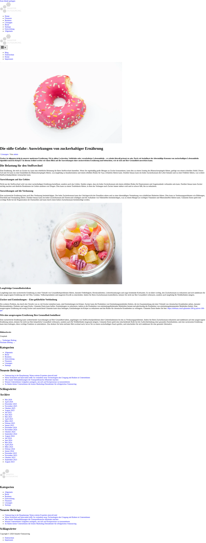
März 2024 (9, 447)
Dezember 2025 (11, 404)
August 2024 (10, 436)
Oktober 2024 (10, 432)
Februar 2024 (10, 449)
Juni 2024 (8, 440)
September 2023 (11, 460)
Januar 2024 (9, 451)
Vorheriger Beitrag (8, 340)
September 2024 (11, 434)
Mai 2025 (8, 417)
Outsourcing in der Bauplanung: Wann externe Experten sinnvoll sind (31, 375)
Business (8, 20)
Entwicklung (9, 29)
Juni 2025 (8, 415)
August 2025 (10, 410)
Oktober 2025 (10, 408)
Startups (8, 27)
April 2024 (9, 445)
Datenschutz (9, 55)
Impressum (9, 59)
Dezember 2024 (11, 427)
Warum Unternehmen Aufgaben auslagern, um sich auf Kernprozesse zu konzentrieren (37, 382)
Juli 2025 (8, 412)
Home (7, 16)
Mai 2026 (8, 400)
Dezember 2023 (11, 453)
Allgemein (9, 31)
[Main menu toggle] (4, 47)
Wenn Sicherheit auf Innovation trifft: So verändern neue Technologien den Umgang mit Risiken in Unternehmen (47, 378)
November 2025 (11, 406)
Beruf (7, 25)
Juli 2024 (8, 438)
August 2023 (10, 462)
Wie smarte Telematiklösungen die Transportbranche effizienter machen (31, 380)
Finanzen (8, 18)
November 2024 (11, 430)
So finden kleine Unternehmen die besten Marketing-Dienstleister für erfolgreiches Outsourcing (40, 384)
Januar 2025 (9, 425)
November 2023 (11, 455)
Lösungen (8, 23)
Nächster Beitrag (7, 342)
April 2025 (9, 419)
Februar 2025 (10, 423)
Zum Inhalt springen (7, 1)
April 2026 (9, 402)
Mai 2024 (8, 442)
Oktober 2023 (10, 457)
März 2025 (9, 421)
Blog (6, 53)
